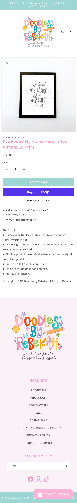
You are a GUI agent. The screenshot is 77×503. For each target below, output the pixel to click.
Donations (38, 420)
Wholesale (38, 398)
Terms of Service (38, 443)
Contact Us (38, 405)
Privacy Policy (38, 435)
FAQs (38, 413)
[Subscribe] (66, 466)
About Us (38, 390)
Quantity (7, 162)
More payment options (38, 200)
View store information (21, 220)
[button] (7, 32)
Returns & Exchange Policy (38, 428)
